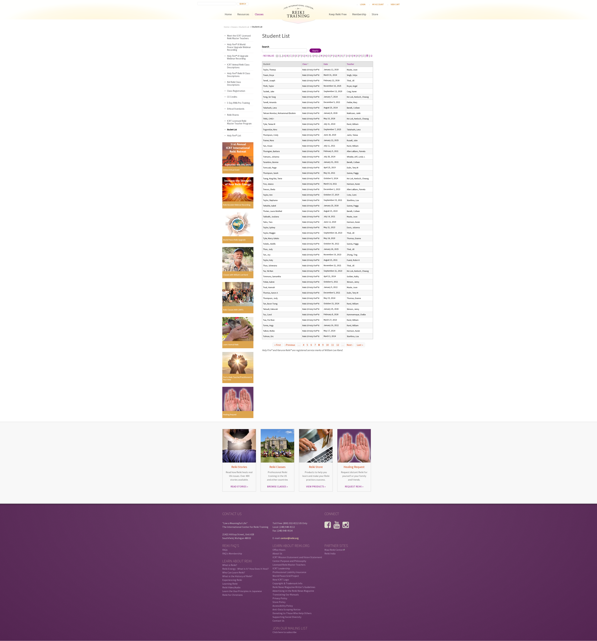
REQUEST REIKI (353, 486)
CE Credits (232, 96)
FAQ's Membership (232, 553)
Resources (243, 14)
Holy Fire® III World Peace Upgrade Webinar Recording (239, 47)
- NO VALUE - (268, 55)
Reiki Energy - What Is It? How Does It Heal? (245, 568)
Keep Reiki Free (338, 14)
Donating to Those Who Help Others (292, 613)
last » (360, 344)
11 (332, 344)
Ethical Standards (235, 108)
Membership (359, 14)
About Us (277, 553)
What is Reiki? (229, 565)
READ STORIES (238, 486)
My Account (378, 4)
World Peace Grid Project (286, 575)
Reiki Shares (233, 114)
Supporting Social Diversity (287, 616)
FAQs (225, 549)
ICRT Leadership (281, 568)
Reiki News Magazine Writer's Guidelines (294, 587)
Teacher (350, 64)
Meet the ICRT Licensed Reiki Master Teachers (239, 37)
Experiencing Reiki (232, 579)
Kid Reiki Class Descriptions (234, 83)
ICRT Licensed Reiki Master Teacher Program (239, 122)
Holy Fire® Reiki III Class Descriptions (238, 75)
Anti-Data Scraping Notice (287, 609)
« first (277, 344)
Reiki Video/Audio (231, 587)
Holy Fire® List (234, 135)
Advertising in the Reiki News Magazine (293, 590)
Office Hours (279, 549)
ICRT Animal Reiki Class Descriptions (238, 66)
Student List (244, 27)
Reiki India (330, 553)
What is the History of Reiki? (237, 576)
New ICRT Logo (281, 579)
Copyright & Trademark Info (287, 583)
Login (362, 4)
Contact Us (278, 620)
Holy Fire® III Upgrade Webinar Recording (237, 57)
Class (304, 64)
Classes (259, 14)
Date (326, 64)
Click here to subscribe (284, 632)
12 (337, 344)
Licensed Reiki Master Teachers (289, 564)
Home (228, 14)
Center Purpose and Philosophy (289, 560)
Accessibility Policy (283, 605)
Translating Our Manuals (286, 594)
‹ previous (290, 344)
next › (350, 344)
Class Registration (236, 90)
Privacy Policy (280, 598)
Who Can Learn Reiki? (233, 572)
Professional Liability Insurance (289, 572)
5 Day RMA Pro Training (238, 102)
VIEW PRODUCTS (315, 486)
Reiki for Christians (232, 594)
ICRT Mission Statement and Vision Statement (297, 557)
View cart (395, 4)
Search (265, 46)
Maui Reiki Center (334, 549)
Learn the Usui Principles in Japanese (242, 591)
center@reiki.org (290, 538)
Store (375, 14)
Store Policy (279, 602)
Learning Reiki (230, 583)
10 (327, 344)
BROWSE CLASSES (276, 486)
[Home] (298, 16)
